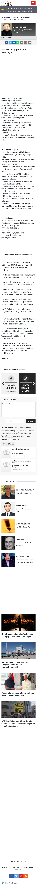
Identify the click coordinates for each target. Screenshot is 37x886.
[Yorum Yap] (29, 42)
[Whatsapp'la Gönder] (17, 42)
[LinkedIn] (14, 42)
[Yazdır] (25, 42)
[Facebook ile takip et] (11, 876)
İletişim (19, 867)
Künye (13, 867)
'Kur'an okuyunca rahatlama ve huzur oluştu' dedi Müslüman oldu (20, 10)
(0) (21, 456)
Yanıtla (16, 456)
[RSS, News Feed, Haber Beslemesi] (25, 876)
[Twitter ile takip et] (16, 876)
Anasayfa (5, 867)
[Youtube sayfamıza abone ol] (21, 876)
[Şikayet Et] (34, 456)
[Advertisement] (18, 75)
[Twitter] (10, 42)
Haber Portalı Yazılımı (11, 883)
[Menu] (33, 3)
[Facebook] (6, 42)
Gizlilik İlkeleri (28, 867)
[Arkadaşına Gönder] (21, 42)
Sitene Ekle (18, 870)
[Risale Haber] (6, 3)
